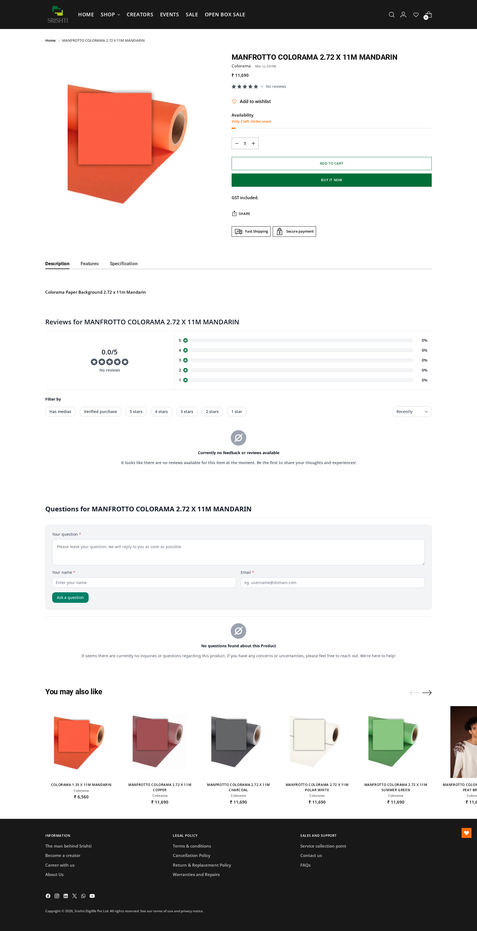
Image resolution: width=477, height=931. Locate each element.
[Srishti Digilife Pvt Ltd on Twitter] (75, 896)
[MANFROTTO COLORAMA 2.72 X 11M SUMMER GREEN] (396, 742)
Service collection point (323, 846)
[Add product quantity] (253, 143)
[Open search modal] (391, 14)
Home (50, 40)
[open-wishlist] (466, 833)
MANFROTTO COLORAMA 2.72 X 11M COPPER (159, 787)
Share (244, 214)
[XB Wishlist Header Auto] (416, 14)
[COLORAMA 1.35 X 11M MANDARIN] (81, 742)
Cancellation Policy (191, 855)
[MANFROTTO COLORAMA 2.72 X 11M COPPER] (160, 742)
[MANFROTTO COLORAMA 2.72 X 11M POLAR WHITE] (317, 742)
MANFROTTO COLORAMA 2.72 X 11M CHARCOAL (238, 787)
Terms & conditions (192, 846)
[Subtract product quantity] (237, 143)
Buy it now (331, 180)
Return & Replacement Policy (202, 865)
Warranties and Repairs (196, 874)
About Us (54, 874)
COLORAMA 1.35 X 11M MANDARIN (81, 784)
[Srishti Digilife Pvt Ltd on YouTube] (92, 896)
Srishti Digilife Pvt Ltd (91, 911)
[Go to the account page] (403, 14)
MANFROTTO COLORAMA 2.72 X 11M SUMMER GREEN (395, 787)
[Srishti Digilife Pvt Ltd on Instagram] (57, 896)
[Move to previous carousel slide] (414, 693)
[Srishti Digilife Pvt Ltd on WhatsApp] (84, 896)
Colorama (241, 66)
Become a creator (62, 855)
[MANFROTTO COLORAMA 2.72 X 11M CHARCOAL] (239, 742)
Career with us (60, 865)
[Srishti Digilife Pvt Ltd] (57, 14)
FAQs (305, 865)
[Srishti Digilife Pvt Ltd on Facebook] (48, 896)
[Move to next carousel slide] (427, 692)
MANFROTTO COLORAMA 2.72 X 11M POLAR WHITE (317, 787)
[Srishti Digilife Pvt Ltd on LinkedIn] (66, 896)
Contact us (311, 855)
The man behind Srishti (68, 846)
